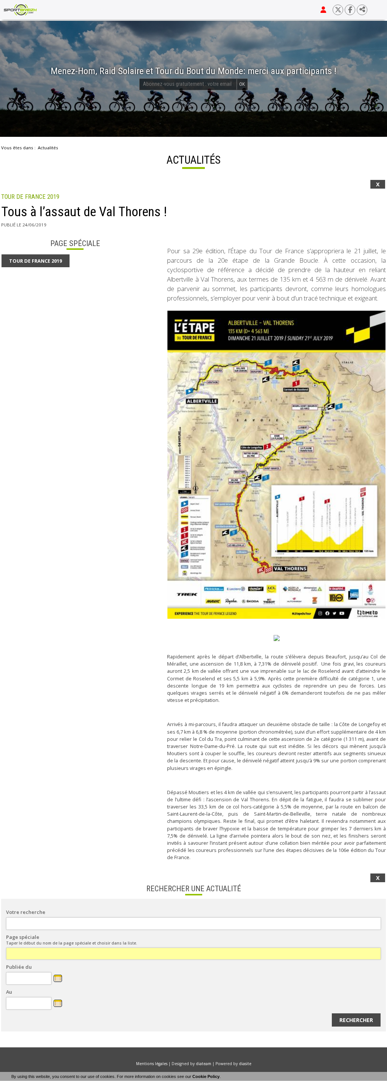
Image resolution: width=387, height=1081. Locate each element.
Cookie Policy (206, 1076)
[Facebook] (350, 10)
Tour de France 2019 (30, 196)
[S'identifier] (323, 10)
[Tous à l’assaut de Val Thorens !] (276, 464)
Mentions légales (151, 1063)
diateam (203, 1063)
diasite (245, 1063)
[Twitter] (338, 10)
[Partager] (362, 10)
